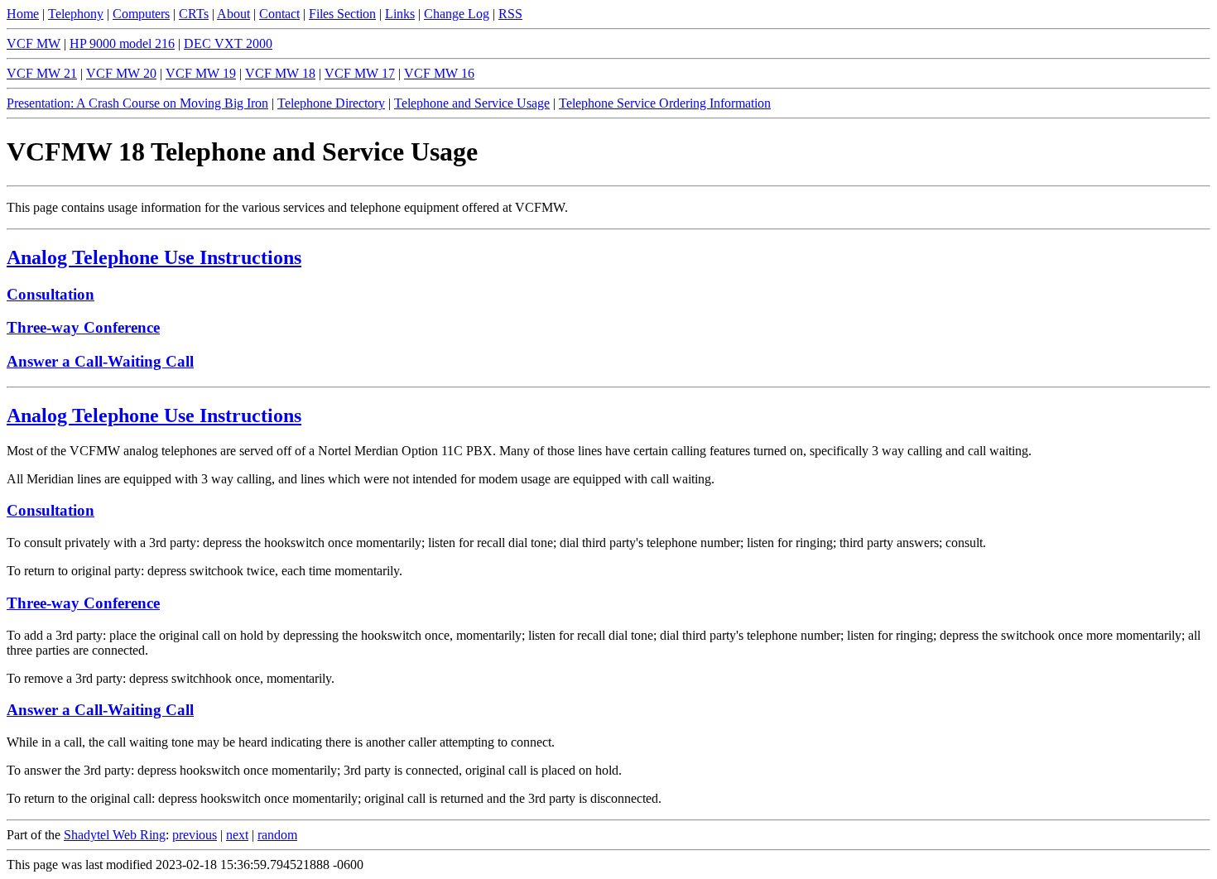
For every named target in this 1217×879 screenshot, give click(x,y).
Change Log (456, 14)
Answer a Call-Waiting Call (100, 361)
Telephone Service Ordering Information (665, 103)
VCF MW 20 (121, 73)
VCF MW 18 (280, 73)
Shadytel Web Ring (115, 835)
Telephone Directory (331, 103)
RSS (510, 14)
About (233, 14)
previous (194, 835)
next (237, 835)
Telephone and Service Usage (472, 103)
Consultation (50, 294)
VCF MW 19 (201, 73)
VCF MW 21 (42, 73)
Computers (141, 14)
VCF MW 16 (439, 73)
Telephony (75, 14)
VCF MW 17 (360, 73)
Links (400, 14)
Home (23, 14)
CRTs (194, 14)
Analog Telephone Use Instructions (154, 257)
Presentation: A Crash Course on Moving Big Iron (137, 103)
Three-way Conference (83, 327)
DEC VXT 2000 (228, 43)
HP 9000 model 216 (122, 43)
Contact (279, 14)
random (277, 835)
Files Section (342, 14)
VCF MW (33, 43)
